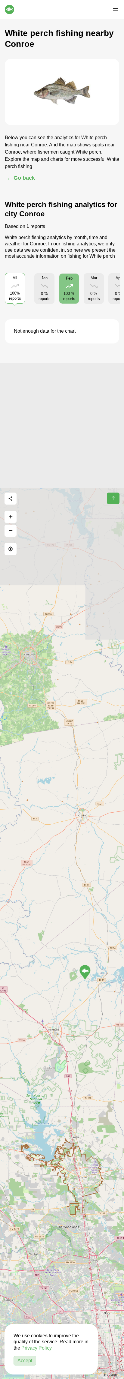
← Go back (21, 178)
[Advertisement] (62, 424)
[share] (10, 498)
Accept (24, 1360)
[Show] (85, 972)
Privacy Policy (36, 1348)
